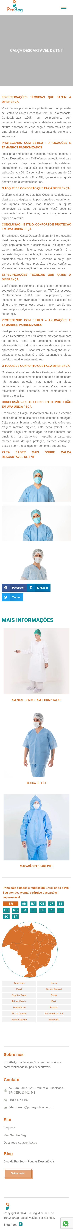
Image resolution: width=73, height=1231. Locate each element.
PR (42, 910)
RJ (51, 910)
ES (60, 903)
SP (15, 916)
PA (24, 910)
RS (60, 910)
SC (6, 916)
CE (42, 903)
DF (51, 903)
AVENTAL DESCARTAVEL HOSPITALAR (36, 700)
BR (11, 903)
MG (15, 910)
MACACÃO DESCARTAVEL (36, 866)
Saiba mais (17, 1173)
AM (24, 903)
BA (33, 903)
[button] (14, 588)
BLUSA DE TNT (36, 783)
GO (6, 910)
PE (33, 910)
